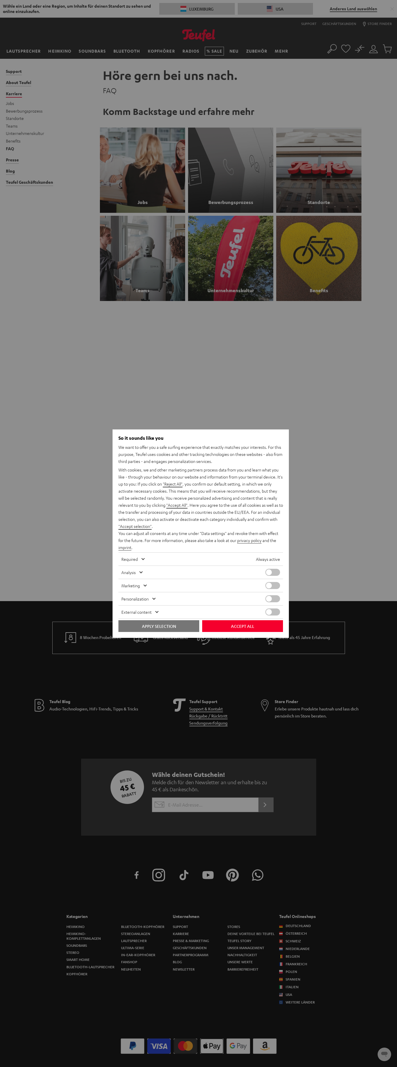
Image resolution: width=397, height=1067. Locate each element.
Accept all (242, 626)
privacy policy (249, 540)
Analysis (128, 572)
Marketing (130, 585)
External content (136, 612)
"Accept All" (176, 505)
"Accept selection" (135, 526)
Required (129, 559)
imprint (124, 547)
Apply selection (159, 626)
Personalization (135, 598)
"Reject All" (172, 483)
